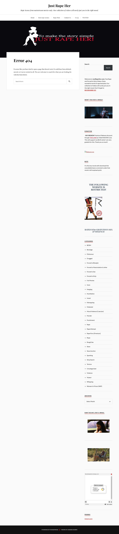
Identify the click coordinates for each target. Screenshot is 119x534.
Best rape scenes (43, 18)
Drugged (89, 258)
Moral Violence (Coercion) (95, 311)
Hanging (89, 289)
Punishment (91, 320)
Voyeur (89, 377)
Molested (90, 307)
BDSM (89, 245)
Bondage (90, 250)
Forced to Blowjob (92, 263)
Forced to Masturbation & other (97, 267)
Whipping (90, 382)
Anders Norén (72, 529)
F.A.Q (76, 18)
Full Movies (90, 280)
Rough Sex (90, 342)
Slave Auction (91, 351)
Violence (89, 373)
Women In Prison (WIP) (94, 386)
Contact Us (67, 18)
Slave (88, 346)
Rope (88, 338)
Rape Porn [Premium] (94, 333)
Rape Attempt (91, 329)
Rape (88, 324)
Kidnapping (90, 302)
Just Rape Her (59, 5)
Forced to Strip (91, 276)
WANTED (86, 18)
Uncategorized (91, 369)
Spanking (90, 355)
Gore (88, 285)
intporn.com (88, 519)
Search (87, 64)
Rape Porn (56, 18)
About (32, 18)
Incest (89, 298)
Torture (89, 364)
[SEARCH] (69, 81)
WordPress (54, 529)
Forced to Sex (91, 272)
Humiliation (90, 294)
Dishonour (90, 254)
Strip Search (90, 360)
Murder (89, 316)
